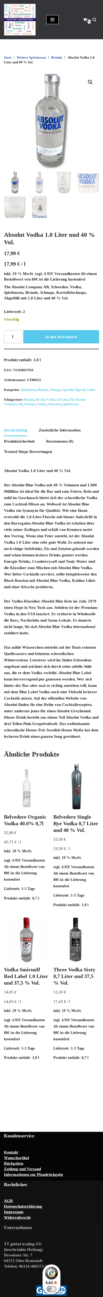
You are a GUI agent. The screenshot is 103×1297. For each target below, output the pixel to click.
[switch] (51, 1289)
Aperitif (67, 390)
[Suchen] (94, 20)
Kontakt (11, 1152)
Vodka (90, 390)
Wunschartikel (16, 1158)
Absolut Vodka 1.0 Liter (51, 399)
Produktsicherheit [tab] (19, 441)
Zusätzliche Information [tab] (60, 430)
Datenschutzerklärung (23, 1206)
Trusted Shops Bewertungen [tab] (28, 451)
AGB (8, 1201)
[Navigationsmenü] (52, 19)
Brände (56, 57)
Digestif (79, 390)
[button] (90, 82)
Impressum (14, 1212)
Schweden (55, 404)
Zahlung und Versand (22, 1169)
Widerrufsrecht (17, 1217)
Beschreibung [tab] (15, 430)
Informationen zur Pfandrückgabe (33, 1174)
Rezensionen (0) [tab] (59, 441)
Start (7, 57)
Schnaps (55, 390)
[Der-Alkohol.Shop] (21, 20)
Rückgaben (13, 1163)
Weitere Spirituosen (31, 57)
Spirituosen (28, 390)
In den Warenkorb (61, 337)
